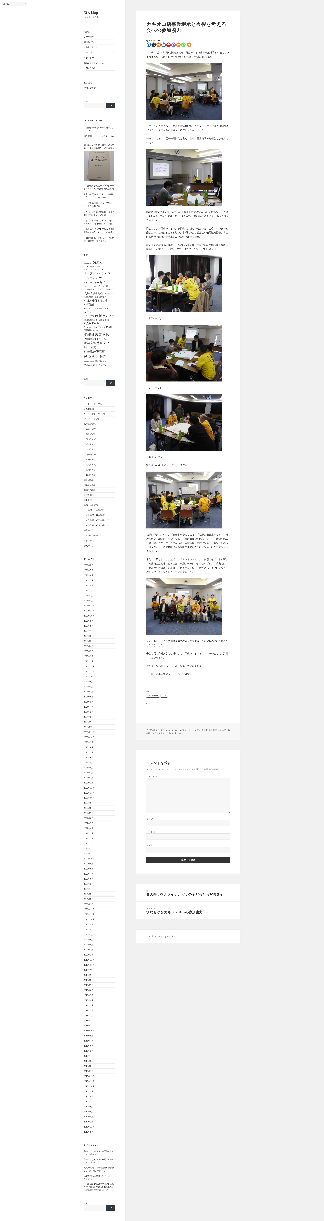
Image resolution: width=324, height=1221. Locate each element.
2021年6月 (88, 878)
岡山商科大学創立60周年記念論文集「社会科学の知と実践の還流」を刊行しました (99, 147)
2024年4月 (88, 706)
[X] (153, 45)
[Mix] (178, 45)
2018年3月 (88, 1061)
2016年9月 (88, 1131)
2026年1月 (88, 600)
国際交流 (102, 297)
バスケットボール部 (90, 286)
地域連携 (88, 490)
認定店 (200, 232)
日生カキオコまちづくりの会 (94, 327)
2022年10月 (89, 798)
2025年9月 (88, 620)
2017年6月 (88, 1106)
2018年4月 (88, 1056)
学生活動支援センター (99, 316)
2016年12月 (89, 1126)
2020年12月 (89, 909)
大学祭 (87, 31)
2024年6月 (88, 696)
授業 (86, 530)
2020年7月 (88, 934)
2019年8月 (88, 980)
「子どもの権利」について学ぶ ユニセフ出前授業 (99, 204)
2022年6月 (88, 818)
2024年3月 (88, 711)
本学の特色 (89, 42)
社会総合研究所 (94, 351)
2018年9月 (88, 1035)
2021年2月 (88, 899)
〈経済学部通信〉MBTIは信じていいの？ (98, 129)
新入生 (87, 323)
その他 (87, 409)
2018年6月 (88, 1045)
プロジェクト (90, 419)
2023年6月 (88, 757)
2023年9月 (88, 742)
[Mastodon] (173, 45)
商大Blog (91, 12)
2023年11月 (89, 732)
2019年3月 (88, 1005)
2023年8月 (88, 747)
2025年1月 (88, 661)
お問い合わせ (90, 68)
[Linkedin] (163, 45)
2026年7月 (88, 570)
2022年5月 (88, 823)
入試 (87, 293)
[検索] (110, 105)
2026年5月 (88, 580)
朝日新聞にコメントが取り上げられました (99, 138)
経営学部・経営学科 (95, 520)
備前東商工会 (173, 236)
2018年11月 (89, 1025)
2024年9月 (88, 681)
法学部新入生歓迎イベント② (97, 1175)
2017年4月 (88, 1116)
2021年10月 (89, 858)
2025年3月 (88, 651)
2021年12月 (89, 848)
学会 (86, 500)
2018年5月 (88, 1050)
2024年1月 (88, 722)
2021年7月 (88, 873)
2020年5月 (88, 944)
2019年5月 (88, 995)
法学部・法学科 (93, 510)
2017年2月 (88, 1121)
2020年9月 (88, 924)
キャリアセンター (91, 282)
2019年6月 (88, 990)
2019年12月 (89, 959)
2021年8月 (88, 868)
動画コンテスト (110, 294)
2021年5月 (88, 884)
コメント (151, 776)
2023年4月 (88, 767)
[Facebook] (149, 45)
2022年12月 (89, 787)
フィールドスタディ (93, 414)
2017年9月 (88, 1091)
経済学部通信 (95, 356)
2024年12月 (89, 666)
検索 (86, 101)
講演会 (98, 361)
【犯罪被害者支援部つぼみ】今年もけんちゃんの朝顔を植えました (99, 187)
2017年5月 (88, 1111)
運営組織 (88, 82)
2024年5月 (88, 701)
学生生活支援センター (91, 320)
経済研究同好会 (89, 361)
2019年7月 (88, 985)
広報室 (101, 320)
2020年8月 (88, 929)
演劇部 (95, 330)
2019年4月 (88, 1000)
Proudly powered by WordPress (161, 936)
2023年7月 (88, 752)
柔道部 (109, 326)
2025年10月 (89, 615)
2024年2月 (88, 717)
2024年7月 (88, 691)
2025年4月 (88, 646)
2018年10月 (89, 1030)
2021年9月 (88, 863)
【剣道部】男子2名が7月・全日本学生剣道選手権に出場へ (99, 239)
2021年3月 (88, 894)
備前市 (89, 429)
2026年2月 (88, 595)
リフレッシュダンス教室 (103, 289)
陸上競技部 (89, 364)
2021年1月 (88, 904)
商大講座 (94, 297)
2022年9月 (88, 803)
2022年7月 (88, 813)
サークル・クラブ (92, 52)
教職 (107, 319)
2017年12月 (89, 1076)
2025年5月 (88, 641)
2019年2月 (88, 1010)
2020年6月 (88, 939)
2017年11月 (89, 1081)
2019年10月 (89, 970)
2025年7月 (88, 631)
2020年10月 (89, 919)
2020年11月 (89, 914)
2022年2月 (88, 838)
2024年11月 (89, 671)
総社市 (89, 474)
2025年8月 (88, 625)
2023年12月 (89, 727)
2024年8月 (88, 686)
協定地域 (88, 424)
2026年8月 (88, 565)
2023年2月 (88, 777)
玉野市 (89, 459)
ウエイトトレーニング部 (92, 267)
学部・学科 (89, 505)
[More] (189, 45)
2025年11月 (89, 610)
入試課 (94, 293)
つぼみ (97, 262)
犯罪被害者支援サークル (95, 338)
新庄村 (89, 444)
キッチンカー (93, 277)
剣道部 (101, 293)
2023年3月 (88, 772)
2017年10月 (89, 1086)
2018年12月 (89, 1020)
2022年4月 (88, 828)
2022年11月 (89, 792)
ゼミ (102, 282)
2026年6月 (88, 575)
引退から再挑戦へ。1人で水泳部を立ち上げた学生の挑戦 (98, 196)
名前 (149, 818)
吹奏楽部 (87, 297)
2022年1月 (88, 843)
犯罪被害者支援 (96, 334)
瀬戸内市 (90, 454)
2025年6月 (88, 636)
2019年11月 (89, 964)
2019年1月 (88, 1015)
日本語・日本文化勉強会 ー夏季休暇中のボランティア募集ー (99, 213)
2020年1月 (88, 954)
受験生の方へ (90, 36)
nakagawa (173, 730)
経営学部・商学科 (94, 515)
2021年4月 (88, 889)
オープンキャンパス (97, 273)
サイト (149, 845)
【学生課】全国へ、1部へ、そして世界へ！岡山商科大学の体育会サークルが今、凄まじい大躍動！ (99, 222)
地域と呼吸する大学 (96, 300)
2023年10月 (89, 737)
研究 (93, 347)
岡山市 (89, 439)
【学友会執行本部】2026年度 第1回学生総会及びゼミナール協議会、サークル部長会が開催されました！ (99, 231)
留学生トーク (90, 57)
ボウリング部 (102, 286)
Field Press (87, 263)
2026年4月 (88, 585)
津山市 (89, 449)
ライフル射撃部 (89, 289)
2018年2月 (88, 1066)
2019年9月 (88, 975)
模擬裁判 (88, 330)
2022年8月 (88, 808)
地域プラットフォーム (94, 62)
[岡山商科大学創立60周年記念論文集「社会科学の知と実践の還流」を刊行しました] (99, 166)
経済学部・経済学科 (95, 525)
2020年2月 (88, 949)
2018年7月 (88, 1040)
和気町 (89, 434)
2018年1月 (88, 1071)
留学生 (87, 347)
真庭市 (89, 464)
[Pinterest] (168, 45)
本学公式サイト (91, 47)
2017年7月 (88, 1101)
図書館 (87, 479)
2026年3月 (88, 590)
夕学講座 (89, 304)
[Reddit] (158, 45)
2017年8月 (88, 1096)
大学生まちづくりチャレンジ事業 (96, 308)
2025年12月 (89, 605)
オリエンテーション (93, 269)
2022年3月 (88, 833)
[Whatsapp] (183, 45)
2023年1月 (88, 782)
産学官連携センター (98, 343)
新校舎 (95, 323)
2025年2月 (88, 656)
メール (150, 832)
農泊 (104, 361)
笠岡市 (89, 469)
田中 (86, 1178)
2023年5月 (88, 762)
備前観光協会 (213, 232)
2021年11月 (89, 853)
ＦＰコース (102, 364)
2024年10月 (89, 676)
